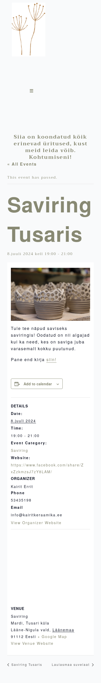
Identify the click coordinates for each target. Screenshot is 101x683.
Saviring (19, 450)
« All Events (22, 164)
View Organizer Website (36, 522)
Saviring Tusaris (26, 664)
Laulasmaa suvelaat (71, 664)
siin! (51, 359)
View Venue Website (32, 643)
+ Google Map (52, 636)
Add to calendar (38, 383)
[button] (59, 91)
